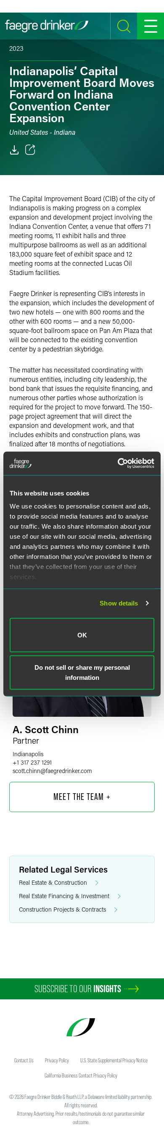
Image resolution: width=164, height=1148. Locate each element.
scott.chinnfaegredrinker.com (52, 771)
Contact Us (24, 1060)
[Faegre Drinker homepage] (46, 26)
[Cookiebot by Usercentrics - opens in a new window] (118, 463)
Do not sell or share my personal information (82, 672)
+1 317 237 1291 (32, 762)
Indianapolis (28, 754)
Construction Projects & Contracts (62, 909)
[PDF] (14, 150)
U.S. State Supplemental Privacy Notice (114, 1060)
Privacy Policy (57, 1060)
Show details (119, 603)
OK (82, 634)
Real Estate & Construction (53, 882)
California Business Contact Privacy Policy (81, 1075)
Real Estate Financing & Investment (64, 896)
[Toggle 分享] (30, 150)
